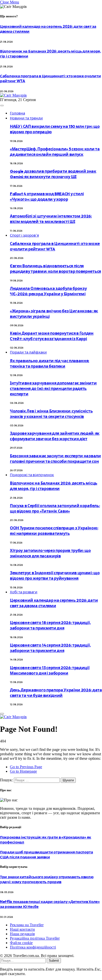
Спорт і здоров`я (24, 235)
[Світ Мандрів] (13, 95)
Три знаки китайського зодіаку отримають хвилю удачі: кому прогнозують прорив (47, 879)
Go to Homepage (23, 771)
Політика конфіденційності (33, 947)
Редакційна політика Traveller (35, 938)
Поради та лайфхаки (28, 352)
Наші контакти (22, 929)
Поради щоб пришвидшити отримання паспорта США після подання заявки (46, 854)
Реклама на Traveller (27, 925)
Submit (54, 960)
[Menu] (2, 105)
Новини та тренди (26, 118)
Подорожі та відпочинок (32, 474)
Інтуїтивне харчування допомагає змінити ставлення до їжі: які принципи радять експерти (53, 388)
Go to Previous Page (26, 767)
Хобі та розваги (23, 592)
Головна (17, 113)
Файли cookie (21, 943)
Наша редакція (22, 934)
